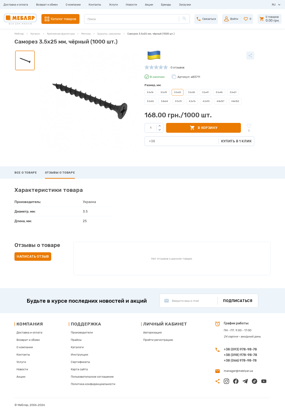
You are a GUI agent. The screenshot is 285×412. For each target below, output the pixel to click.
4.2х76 (192, 101)
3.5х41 (205, 92)
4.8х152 (235, 101)
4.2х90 (206, 101)
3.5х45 (219, 92)
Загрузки (185, 4)
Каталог (35, 33)
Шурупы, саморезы (109, 33)
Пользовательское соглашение (92, 376)
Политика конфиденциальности (93, 384)
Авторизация (152, 332)
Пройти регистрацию (158, 340)
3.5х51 (233, 92)
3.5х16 (150, 92)
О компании (73, 4)
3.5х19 (164, 92)
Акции (149, 4)
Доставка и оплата (16, 4)
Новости (131, 4)
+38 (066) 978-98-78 (240, 360)
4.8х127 (220, 101)
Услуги (113, 4)
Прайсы (76, 340)
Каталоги (77, 347)
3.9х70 (178, 101)
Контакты (95, 4)
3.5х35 (191, 92)
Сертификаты (80, 362)
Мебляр (19, 33)
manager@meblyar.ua (238, 371)
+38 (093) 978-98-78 (240, 349)
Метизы (86, 33)
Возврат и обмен (47, 4)
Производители (82, 332)
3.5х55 (150, 101)
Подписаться (237, 301)
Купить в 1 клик (236, 141)
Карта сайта (79, 369)
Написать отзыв (33, 257)
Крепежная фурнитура (61, 33)
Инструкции (79, 354)
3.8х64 (164, 101)
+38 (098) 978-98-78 (240, 355)
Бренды (166, 4)
